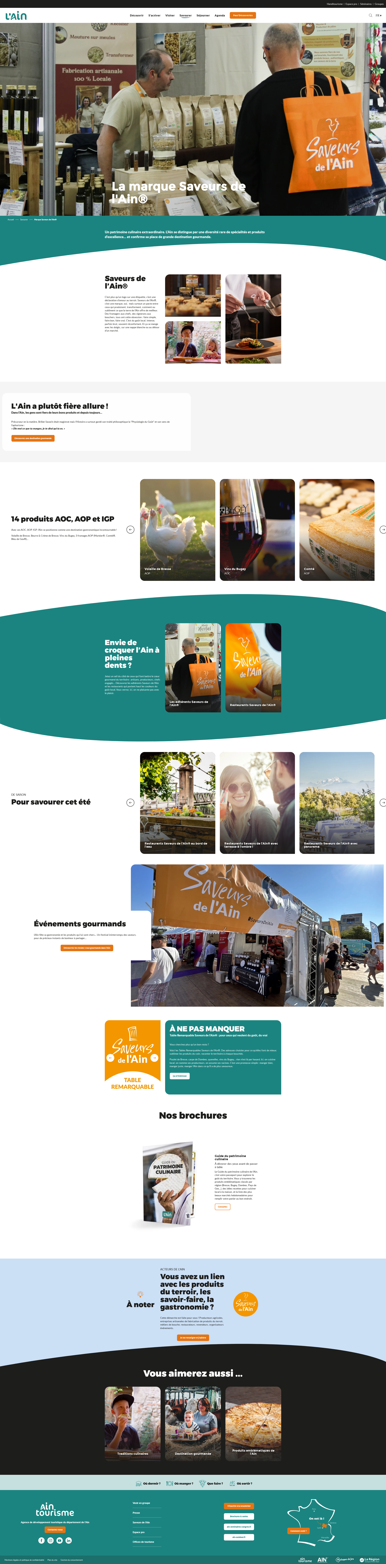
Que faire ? (215, 1483)
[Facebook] (41, 1540)
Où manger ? (183, 1483)
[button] (370, 16)
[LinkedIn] (68, 1540)
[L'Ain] (16, 15)
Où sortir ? (244, 1483)
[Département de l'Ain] (323, 1559)
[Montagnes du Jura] (344, 1559)
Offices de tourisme (143, 1542)
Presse (136, 1512)
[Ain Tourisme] (305, 1559)
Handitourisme (335, 4)
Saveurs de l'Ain (141, 1522)
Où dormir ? (152, 1483)
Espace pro (351, 4)
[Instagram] (50, 1540)
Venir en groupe (141, 1503)
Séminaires (366, 4)
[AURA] (369, 1559)
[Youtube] (59, 1540)
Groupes (379, 4)
